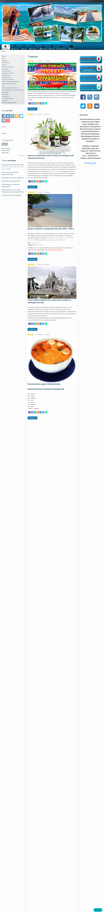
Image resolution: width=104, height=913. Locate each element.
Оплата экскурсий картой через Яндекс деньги (12, 90)
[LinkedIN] (8, 116)
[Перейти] (89, 97)
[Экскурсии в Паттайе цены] (91, 72)
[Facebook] (4, 116)
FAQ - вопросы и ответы (7, 98)
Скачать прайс (5, 94)
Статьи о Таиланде (6, 71)
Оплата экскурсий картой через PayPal (10, 87)
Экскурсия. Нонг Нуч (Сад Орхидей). (12, 195)
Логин (4, 126)
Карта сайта (5, 100)
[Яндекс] (8, 121)
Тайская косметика (6, 77)
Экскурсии (4, 60)
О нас (3, 85)
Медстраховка (5, 92)
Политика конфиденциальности (9, 102)
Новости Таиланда (6, 75)
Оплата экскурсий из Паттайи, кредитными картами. (10, 173)
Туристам (4, 64)
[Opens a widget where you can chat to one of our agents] (97, 910)
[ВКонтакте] (4, 121)
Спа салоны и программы (8, 79)
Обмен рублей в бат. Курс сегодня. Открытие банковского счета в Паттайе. (13, 191)
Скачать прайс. (82, 163)
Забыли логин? (6, 150)
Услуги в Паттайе (6, 62)
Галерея (4, 56)
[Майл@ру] (12, 116)
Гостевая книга (5, 96)
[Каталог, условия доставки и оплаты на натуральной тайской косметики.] (91, 81)
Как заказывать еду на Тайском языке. (44, 384)
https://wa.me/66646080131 (57, 240)
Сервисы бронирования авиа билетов (10, 81)
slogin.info (21, 155)
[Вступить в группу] (83, 97)
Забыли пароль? (6, 148)
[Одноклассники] (17, 116)
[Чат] (91, 91)
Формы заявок (5, 69)
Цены (3, 58)
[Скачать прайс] (91, 63)
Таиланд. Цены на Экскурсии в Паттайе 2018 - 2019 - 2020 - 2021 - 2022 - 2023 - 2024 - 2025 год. (13, 167)
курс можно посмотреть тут (42, 169)
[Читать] (83, 106)
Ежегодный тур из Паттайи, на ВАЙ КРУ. (13, 177)
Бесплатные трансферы (7, 66)
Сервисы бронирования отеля (9, 83)
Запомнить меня (8, 140)
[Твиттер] (21, 116)
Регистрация (5, 152)
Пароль (4, 133)
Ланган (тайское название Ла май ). (11, 181)
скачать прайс (51, 165)
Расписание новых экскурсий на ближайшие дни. (11, 185)
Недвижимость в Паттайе (8, 73)
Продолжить (32, 109)
